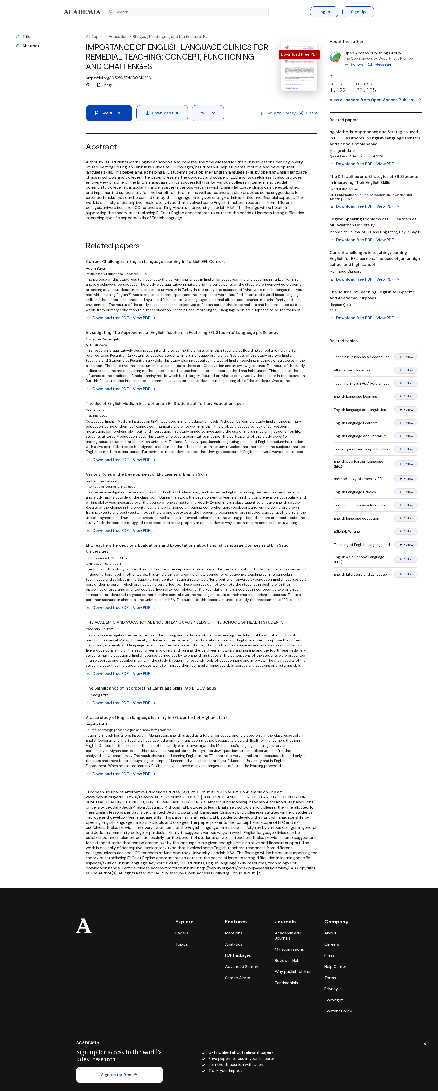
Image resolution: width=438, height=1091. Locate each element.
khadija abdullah (343, 150)
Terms (330, 977)
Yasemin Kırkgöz (99, 629)
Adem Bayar (96, 268)
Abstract (30, 45)
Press (329, 955)
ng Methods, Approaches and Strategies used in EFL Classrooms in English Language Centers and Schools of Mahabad (375, 138)
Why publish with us (293, 971)
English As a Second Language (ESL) (359, 559)
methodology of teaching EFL (358, 478)
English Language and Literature (360, 436)
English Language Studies (355, 492)
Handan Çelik (340, 304)
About (330, 933)
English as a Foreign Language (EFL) (358, 464)
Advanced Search (241, 966)
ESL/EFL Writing (347, 531)
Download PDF (162, 113)
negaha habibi (97, 724)
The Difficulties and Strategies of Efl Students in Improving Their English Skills (374, 179)
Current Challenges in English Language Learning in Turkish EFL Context (155, 261)
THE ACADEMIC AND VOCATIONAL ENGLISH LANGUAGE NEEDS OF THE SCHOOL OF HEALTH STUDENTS (185, 622)
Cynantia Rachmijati (102, 339)
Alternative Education (352, 370)
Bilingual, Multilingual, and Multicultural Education (171, 36)
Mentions (233, 933)
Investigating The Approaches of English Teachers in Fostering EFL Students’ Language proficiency (182, 332)
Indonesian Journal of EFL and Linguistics (363, 231)
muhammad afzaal (101, 481)
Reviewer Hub (287, 960)
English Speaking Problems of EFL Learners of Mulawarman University (373, 222)
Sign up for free (119, 1075)
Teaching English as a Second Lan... (363, 357)
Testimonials (286, 982)
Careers (331, 944)
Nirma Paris (95, 410)
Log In (324, 11)
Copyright (333, 1000)
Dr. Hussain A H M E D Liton (108, 558)
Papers (181, 933)
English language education (356, 518)
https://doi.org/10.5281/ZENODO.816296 (118, 77)
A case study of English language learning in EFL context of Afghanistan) (156, 717)
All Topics (95, 36)
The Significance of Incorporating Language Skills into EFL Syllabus (151, 688)
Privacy (331, 988)
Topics (181, 944)
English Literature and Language (360, 574)
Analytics (233, 944)
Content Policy (338, 1011)
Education (118, 36)
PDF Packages (238, 955)
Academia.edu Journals (288, 935)
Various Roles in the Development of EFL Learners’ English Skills (147, 474)
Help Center (335, 966)
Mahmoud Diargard (346, 271)
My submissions (289, 949)
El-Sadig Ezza (97, 695)
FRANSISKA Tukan (344, 189)
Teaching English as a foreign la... (361, 505)
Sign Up (358, 11)
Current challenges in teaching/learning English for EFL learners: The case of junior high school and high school (375, 258)
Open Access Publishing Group (372, 53)
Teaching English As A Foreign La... (362, 383)
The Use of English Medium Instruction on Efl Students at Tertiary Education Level (165, 403)
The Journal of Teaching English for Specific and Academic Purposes (372, 295)
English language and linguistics (360, 409)
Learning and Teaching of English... (362, 449)
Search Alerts (237, 977)
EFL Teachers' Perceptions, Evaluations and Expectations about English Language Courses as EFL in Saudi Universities (188, 548)
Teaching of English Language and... (363, 544)
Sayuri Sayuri (410, 231)
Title (26, 36)
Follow (406, 356)
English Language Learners (355, 422)
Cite (207, 113)
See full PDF (109, 113)
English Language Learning (355, 396)
